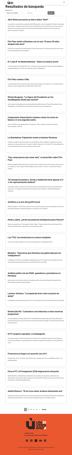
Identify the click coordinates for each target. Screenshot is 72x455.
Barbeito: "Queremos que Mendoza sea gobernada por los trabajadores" (34, 254)
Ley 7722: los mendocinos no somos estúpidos (29, 237)
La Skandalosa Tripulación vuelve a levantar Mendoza (32, 137)
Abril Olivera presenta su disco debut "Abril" (28, 19)
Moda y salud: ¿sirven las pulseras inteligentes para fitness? (36, 219)
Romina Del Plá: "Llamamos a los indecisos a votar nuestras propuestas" (35, 312)
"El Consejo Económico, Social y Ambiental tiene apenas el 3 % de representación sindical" (35, 180)
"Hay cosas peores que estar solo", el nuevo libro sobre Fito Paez (35, 158)
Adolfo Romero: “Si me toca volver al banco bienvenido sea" (35, 391)
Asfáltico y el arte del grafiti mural (24, 202)
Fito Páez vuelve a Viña (18, 79)
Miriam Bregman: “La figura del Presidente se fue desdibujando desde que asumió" (30, 98)
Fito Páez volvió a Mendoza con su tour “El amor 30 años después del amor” (33, 42)
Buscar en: (8, 10)
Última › (44, 409)
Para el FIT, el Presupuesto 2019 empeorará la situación (33, 371)
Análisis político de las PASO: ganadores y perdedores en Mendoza (34, 274)
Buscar (51, 13)
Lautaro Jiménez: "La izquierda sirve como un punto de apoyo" (33, 294)
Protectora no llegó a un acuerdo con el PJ (27, 353)
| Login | (42, 449)
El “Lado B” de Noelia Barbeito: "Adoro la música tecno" (33, 61)
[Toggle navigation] (64, 2)
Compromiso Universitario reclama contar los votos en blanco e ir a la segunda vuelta (33, 118)
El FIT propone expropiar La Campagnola (26, 333)
